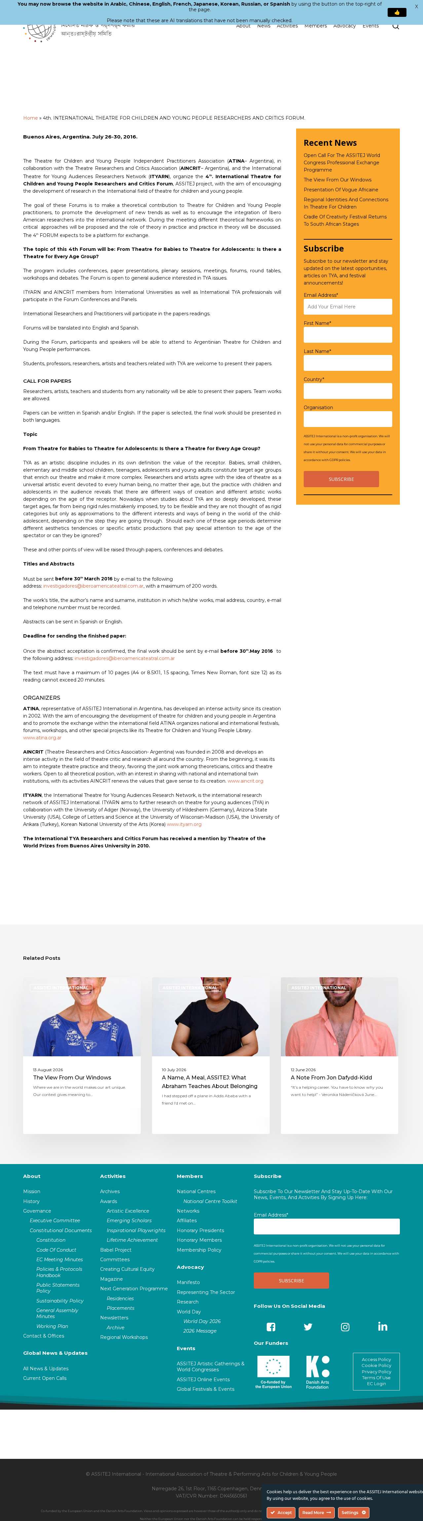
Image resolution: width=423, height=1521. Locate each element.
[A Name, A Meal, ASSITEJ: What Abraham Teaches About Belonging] (211, 1055)
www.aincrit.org (245, 781)
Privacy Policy (376, 1371)
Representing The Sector (206, 1292)
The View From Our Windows (337, 180)
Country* (314, 379)
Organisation (318, 407)
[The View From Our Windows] (82, 1055)
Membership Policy (199, 1250)
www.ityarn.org (184, 824)
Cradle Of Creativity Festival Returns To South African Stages (345, 220)
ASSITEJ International (61, 987)
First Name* (317, 323)
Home (30, 118)
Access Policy (376, 1359)
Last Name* (317, 351)
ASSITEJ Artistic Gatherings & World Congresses (211, 1367)
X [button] (416, 7)
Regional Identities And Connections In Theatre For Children (346, 203)
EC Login (376, 1383)
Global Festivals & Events (205, 1389)
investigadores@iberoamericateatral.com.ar (93, 586)
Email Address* (321, 295)
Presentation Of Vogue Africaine (341, 190)
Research (188, 1302)
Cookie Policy (376, 1365)
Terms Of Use (376, 1377)
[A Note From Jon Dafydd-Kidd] (340, 1055)
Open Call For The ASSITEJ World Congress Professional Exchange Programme (342, 162)
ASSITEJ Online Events (203, 1380)
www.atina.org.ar (42, 738)
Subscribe (268, 1176)
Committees (115, 1260)
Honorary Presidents (200, 1230)
